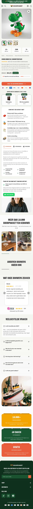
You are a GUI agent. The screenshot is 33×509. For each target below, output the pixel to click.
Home (3, 55)
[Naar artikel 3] (15, 43)
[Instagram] (8, 496)
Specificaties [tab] (18, 146)
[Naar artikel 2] (9, 43)
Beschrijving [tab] (8, 146)
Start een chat (9, 194)
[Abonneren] (29, 476)
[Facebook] (13, 496)
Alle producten (9, 55)
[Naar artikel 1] (4, 43)
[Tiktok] (3, 496)
